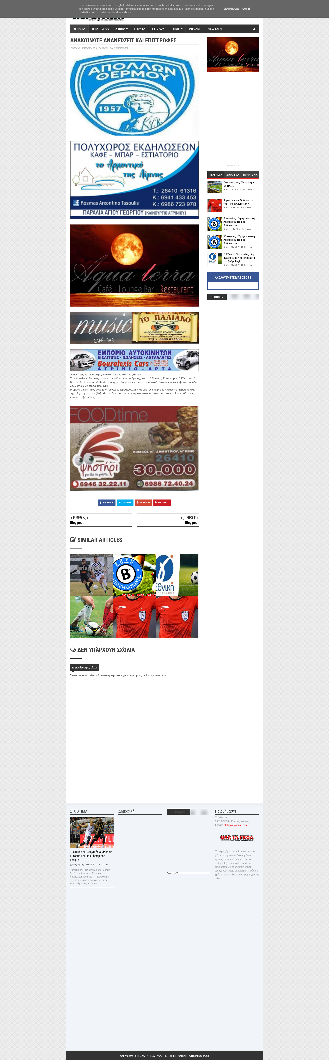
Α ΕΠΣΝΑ (120, 28)
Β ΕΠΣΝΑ (157, 28)
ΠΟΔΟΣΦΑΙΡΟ (214, 28)
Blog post (77, 523)
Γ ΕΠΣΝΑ (175, 28)
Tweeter (127, 502)
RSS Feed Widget (233, 165)
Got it (246, 8)
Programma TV (172, 873)
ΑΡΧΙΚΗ (81, 28)
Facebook (108, 502)
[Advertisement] (96, 775)
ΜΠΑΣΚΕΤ (194, 28)
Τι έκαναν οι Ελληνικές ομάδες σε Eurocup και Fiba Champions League (91, 855)
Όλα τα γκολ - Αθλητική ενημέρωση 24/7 (164, 1056)
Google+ (145, 502)
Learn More (231, 8)
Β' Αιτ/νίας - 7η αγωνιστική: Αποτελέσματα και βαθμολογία (239, 222)
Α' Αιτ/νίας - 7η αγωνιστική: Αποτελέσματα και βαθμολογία (239, 240)
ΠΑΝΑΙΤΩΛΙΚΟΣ (100, 28)
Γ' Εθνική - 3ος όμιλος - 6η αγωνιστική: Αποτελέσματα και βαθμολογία (239, 258)
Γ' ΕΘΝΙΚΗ (139, 28)
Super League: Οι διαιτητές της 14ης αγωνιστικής (238, 202)
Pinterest (163, 502)
